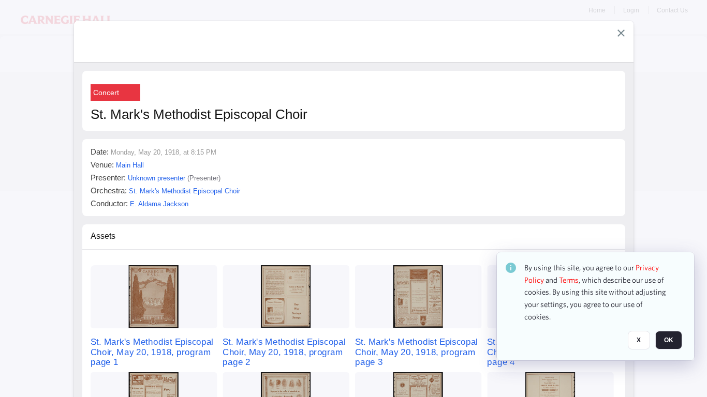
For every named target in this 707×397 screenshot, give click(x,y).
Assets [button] (103, 236)
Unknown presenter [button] (156, 178)
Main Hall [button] (130, 165)
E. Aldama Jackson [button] (159, 204)
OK (668, 340)
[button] (621, 33)
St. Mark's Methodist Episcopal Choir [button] (184, 191)
